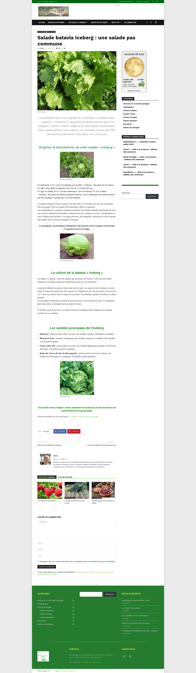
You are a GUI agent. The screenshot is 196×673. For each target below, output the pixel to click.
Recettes (116, 22)
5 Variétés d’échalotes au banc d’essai (139, 631)
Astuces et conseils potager (136, 104)
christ (42, 48)
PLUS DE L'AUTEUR (65, 477)
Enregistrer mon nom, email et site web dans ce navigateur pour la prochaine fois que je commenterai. (77, 561)
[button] (156, 23)
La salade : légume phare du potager (84, 416)
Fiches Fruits (41, 498)
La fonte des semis (131, 608)
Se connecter (130, 22)
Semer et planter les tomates (136, 623)
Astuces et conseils (77, 22)
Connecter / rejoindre (143, 1)
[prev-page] (38, 507)
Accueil (42, 22)
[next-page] (42, 507)
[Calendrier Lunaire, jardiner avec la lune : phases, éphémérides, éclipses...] (134, 91)
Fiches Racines (130, 121)
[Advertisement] (117, 11)
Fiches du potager (56, 22)
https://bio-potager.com (60, 459)
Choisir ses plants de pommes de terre (101, 445)
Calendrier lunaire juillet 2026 (135, 600)
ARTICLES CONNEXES (47, 477)
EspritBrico (128, 172)
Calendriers (128, 107)
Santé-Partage (129, 157)
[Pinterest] (157, 1)
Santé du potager (99, 22)
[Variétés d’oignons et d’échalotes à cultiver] (104, 490)
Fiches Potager (49, 29)
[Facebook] (153, 1)
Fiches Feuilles (60, 29)
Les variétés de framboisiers (46, 501)
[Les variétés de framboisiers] (49, 490)
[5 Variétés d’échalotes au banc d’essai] (77, 490)
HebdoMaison (129, 142)
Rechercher (126, 193)
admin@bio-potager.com (49, 1)
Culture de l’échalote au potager (49, 445)
